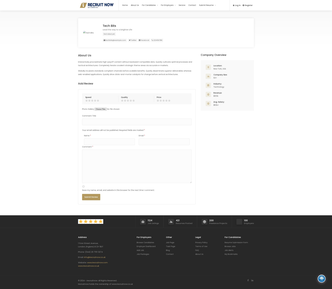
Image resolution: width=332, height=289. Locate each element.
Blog (168, 250)
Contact (192, 5)
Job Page (170, 242)
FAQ (197, 250)
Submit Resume (206, 5)
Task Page (170, 246)
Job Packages (143, 254)
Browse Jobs (230, 246)
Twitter (133, 40)
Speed (88, 97)
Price (159, 97)
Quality (124, 97)
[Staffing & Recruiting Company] (96, 36)
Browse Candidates (145, 242)
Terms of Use (201, 246)
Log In (237, 5)
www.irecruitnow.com (97, 262)
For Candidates (149, 5)
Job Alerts (229, 250)
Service (182, 5)
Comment (87, 146)
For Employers (167, 5)
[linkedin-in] (252, 280)
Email (142, 135)
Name (87, 135)
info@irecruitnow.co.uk (94, 257)
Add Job (140, 250)
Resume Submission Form (236, 242)
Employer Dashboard (146, 246)
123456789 (157, 40)
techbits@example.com (115, 40)
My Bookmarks (231, 254)
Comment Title (89, 116)
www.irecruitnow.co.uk (88, 266)
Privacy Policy (201, 242)
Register (248, 5)
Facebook (144, 40)
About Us (135, 5)
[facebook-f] (248, 280)
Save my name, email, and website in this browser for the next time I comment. (118, 190)
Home (125, 5)
